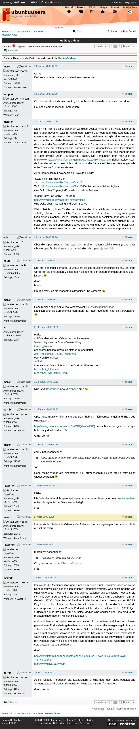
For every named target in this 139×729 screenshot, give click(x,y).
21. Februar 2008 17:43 (46, 260)
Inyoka (17, 720)
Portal (69, 7)
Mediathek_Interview (46, 369)
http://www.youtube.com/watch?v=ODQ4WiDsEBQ (64, 426)
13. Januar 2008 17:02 (46, 66)
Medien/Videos (9, 35)
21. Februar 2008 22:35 (46, 444)
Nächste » (128, 46)
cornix (7, 409)
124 (15, 138)
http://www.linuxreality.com (50, 664)
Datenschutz (59, 723)
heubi (6, 261)
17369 (17, 83)
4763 (16, 426)
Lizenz (39, 723)
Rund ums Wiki (35, 31)
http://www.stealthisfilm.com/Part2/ (61, 186)
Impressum (72, 723)
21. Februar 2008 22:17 (46, 409)
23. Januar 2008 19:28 (46, 237)
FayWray (8, 486)
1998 (16, 339)
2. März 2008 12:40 (44, 485)
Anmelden (117, 2)
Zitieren (128, 66)
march (7, 66)
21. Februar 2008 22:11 (46, 381)
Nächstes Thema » (126, 708)
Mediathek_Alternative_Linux (51, 373)
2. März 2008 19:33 (44, 544)
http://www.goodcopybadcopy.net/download (59, 200)
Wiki (92, 7)
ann (5, 327)
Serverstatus (86, 723)
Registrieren (131, 2)
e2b (5, 237)
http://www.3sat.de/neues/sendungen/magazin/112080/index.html (72, 159)
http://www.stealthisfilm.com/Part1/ (61, 182)
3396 (16, 254)
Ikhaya (103, 7)
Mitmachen (130, 7)
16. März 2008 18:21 (45, 672)
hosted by (7, 2)
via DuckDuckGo (128, 31)
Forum (81, 7)
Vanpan (8, 94)
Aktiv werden (17, 31)
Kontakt (47, 723)
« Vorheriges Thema (101, 708)
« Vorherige (102, 46)
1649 (16, 277)
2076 (16, 506)
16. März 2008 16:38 (45, 577)
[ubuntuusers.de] (24, 15)
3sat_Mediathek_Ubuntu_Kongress (55, 354)
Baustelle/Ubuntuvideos (100, 307)
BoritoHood (52, 389)
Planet (115, 7)
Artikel (38, 361)
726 (15, 110)
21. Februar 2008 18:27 (46, 299)
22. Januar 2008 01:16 (46, 121)
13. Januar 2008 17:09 (46, 94)
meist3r (8, 122)
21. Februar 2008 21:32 (46, 327)
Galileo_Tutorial (43, 346)
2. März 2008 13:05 (44, 516)
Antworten (12, 50)
